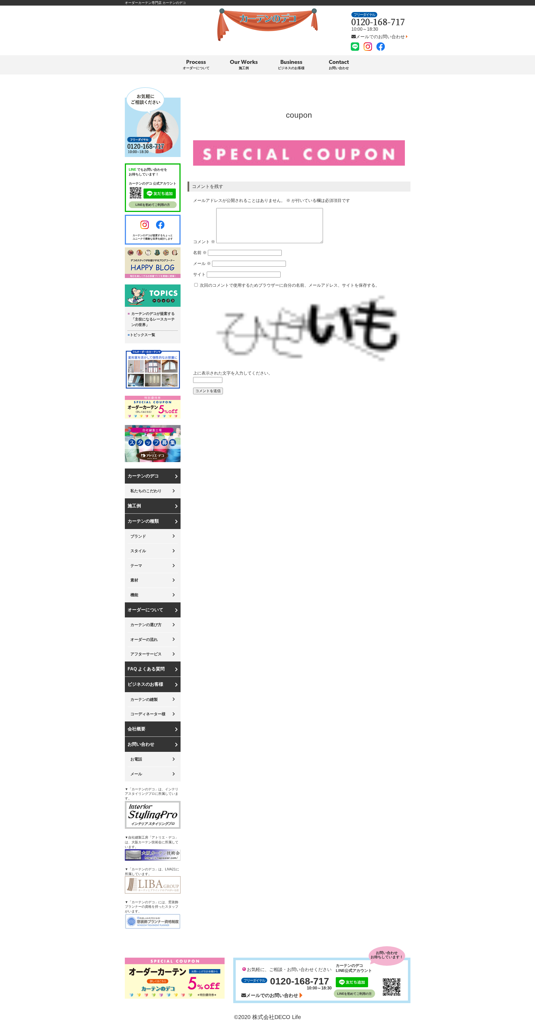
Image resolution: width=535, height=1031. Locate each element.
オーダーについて (145, 609)
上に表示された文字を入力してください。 (233, 373)
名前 (200, 252)
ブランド (138, 536)
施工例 (134, 505)
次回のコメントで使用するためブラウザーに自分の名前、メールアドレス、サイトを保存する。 (290, 285)
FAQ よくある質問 (146, 669)
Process (196, 65)
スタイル (138, 551)
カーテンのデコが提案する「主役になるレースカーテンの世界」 (153, 319)
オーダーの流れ (144, 639)
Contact (339, 65)
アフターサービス (146, 654)
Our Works (244, 65)
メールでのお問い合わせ (381, 36)
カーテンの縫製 (144, 699)
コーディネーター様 (148, 714)
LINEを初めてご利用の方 (152, 204)
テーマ (136, 565)
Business (291, 65)
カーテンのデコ (143, 476)
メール (202, 263)
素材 (134, 580)
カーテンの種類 (143, 521)
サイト (199, 274)
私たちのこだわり (146, 491)
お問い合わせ (141, 744)
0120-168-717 (378, 21)
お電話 (136, 759)
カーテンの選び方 (146, 624)
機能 (134, 595)
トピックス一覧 (142, 335)
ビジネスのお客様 (145, 684)
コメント (204, 241)
